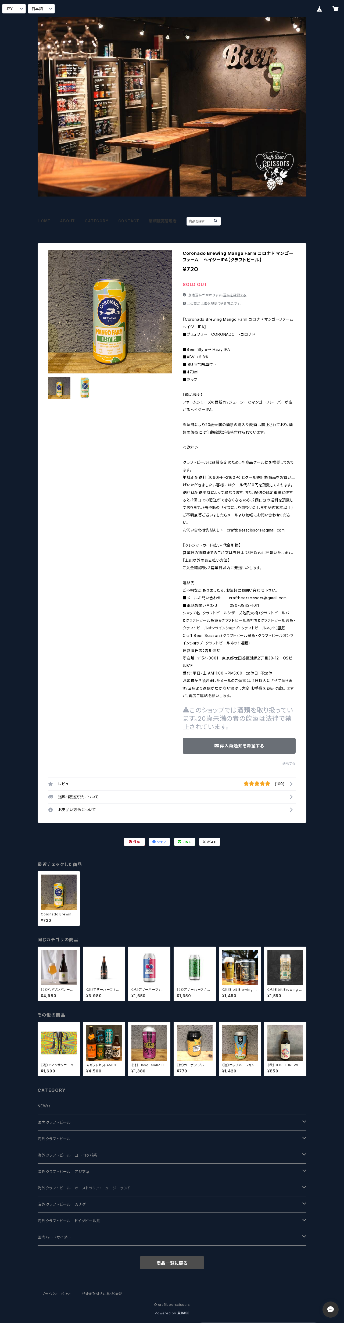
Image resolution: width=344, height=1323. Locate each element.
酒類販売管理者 (163, 221)
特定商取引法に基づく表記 (102, 1294)
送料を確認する (234, 295)
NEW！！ (44, 1106)
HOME (44, 221)
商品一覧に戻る (172, 1263)
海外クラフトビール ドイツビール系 (69, 1220)
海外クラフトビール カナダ (62, 1204)
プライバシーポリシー (58, 1294)
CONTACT (128, 221)
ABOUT (67, 221)
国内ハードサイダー (54, 1237)
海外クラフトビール (54, 1138)
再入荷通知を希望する (242, 745)
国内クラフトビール (54, 1122)
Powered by (166, 1313)
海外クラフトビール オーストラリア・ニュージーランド (84, 1188)
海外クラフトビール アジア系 (64, 1171)
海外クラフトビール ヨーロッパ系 (67, 1155)
